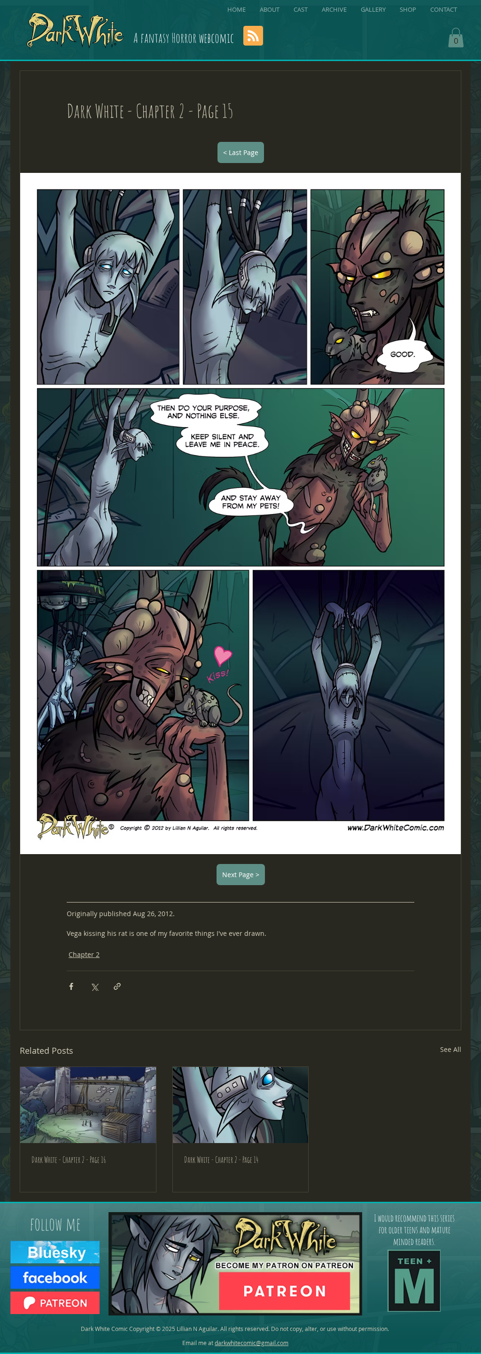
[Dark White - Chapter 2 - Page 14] (241, 1105)
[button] (456, 37)
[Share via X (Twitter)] (94, 986)
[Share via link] (117, 986)
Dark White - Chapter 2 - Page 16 (68, 1159)
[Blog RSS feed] (253, 36)
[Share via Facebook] (71, 986)
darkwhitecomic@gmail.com (251, 1342)
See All (450, 1049)
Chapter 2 (84, 954)
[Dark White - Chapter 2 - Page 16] (88, 1105)
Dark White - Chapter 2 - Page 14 (221, 1159)
